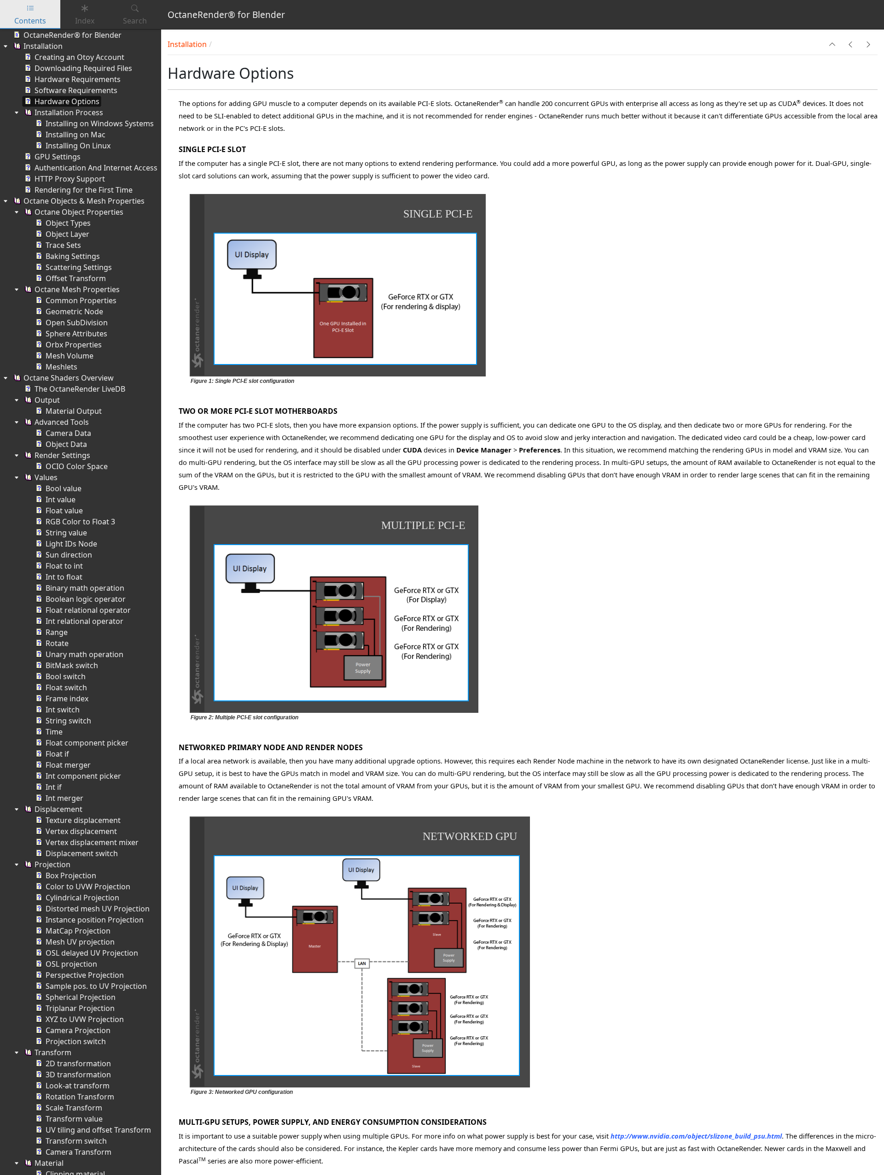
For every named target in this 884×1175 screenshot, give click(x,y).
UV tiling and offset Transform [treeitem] (98, 1130)
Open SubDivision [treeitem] (77, 322)
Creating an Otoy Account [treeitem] (79, 57)
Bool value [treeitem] (63, 488)
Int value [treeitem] (61, 499)
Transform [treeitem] (53, 1052)
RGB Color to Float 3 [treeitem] (80, 522)
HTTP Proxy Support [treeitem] (70, 179)
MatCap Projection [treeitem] (78, 931)
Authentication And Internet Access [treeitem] (96, 168)
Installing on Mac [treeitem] (75, 134)
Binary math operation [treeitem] (85, 588)
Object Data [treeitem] (66, 444)
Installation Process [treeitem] (69, 112)
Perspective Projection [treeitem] (85, 975)
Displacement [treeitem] (58, 809)
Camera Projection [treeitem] (78, 1030)
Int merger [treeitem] (64, 798)
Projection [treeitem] (52, 864)
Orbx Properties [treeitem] (74, 345)
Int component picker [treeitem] (83, 776)
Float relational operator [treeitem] (88, 610)
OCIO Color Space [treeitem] (77, 466)
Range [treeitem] (57, 632)
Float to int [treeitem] (64, 566)
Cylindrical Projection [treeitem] (82, 898)
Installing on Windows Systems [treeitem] (100, 123)
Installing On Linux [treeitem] (78, 146)
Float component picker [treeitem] (87, 743)
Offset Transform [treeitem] (76, 278)
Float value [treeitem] (64, 510)
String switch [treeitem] (68, 721)
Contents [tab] (30, 21)
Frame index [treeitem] (67, 698)
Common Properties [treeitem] (81, 300)
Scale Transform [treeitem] (74, 1108)
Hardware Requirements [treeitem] (78, 79)
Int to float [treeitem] (64, 577)
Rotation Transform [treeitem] (80, 1097)
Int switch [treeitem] (63, 710)
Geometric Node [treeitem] (74, 311)
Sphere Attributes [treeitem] (76, 334)
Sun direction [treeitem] (69, 555)
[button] (832, 44)
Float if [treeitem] (57, 754)
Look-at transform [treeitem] (78, 1086)
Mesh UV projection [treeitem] (80, 942)
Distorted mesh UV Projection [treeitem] (98, 909)
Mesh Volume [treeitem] (69, 356)
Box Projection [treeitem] (71, 875)
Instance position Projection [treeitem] (95, 920)
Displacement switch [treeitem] (82, 853)
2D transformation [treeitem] (78, 1063)
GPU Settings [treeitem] (58, 157)
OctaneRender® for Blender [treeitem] (72, 35)
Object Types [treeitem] (68, 223)
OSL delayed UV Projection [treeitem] (92, 953)
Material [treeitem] (49, 1163)
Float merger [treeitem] (68, 765)
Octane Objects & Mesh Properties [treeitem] (84, 201)
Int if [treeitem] (54, 787)
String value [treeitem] (66, 533)
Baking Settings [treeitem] (73, 256)
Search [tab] (135, 21)
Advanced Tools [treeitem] (62, 422)
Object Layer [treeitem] (67, 234)
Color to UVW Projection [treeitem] (88, 886)
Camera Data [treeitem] (68, 433)
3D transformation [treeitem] (78, 1074)
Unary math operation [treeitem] (84, 654)
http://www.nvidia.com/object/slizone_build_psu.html (696, 1135)
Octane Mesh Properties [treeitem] (77, 289)
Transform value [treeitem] (74, 1119)
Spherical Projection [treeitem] (81, 997)
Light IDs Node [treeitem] (71, 544)
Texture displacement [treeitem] (83, 820)
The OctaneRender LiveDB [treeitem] (80, 389)
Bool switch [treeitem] (66, 676)
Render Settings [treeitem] (62, 455)
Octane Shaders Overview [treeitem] (68, 378)
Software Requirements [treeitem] (76, 90)
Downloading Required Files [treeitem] (83, 68)
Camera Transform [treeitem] (78, 1152)
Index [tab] (84, 21)
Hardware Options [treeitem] (67, 101)
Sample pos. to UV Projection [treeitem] (96, 986)
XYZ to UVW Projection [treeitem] (85, 1019)
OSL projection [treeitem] (71, 964)
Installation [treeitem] (43, 46)
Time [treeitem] (54, 732)
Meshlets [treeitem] (61, 367)
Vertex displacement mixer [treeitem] (92, 842)
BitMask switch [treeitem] (72, 665)
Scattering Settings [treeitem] (79, 267)
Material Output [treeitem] (74, 411)
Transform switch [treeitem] (76, 1141)
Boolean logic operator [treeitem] (86, 599)
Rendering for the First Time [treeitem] (84, 190)
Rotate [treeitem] (57, 643)
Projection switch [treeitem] (76, 1041)
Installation (187, 44)
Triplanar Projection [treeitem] (80, 1008)
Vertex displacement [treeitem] (81, 831)
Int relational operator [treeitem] (84, 621)
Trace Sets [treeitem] (63, 245)
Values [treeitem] (46, 477)
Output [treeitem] (47, 400)
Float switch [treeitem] (66, 687)
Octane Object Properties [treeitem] (79, 212)
